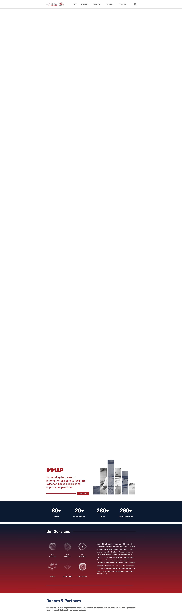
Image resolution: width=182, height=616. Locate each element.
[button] (85, 4)
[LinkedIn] (135, 4)
